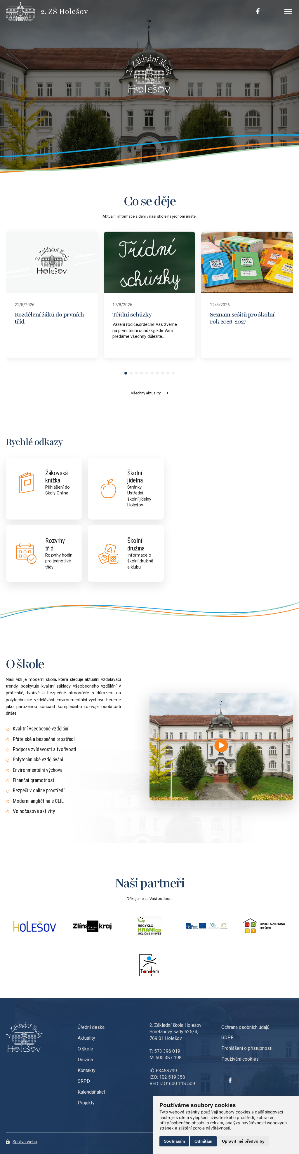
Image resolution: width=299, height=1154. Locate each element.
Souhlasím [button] (174, 1141)
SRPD (84, 1081)
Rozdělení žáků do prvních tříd (49, 318)
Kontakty (86, 1070)
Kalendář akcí (91, 1092)
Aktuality (86, 1038)
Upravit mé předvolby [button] (243, 1141)
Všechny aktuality (146, 393)
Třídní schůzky (132, 314)
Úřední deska (91, 1027)
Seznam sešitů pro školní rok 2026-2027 (242, 318)
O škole (85, 1049)
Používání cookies (240, 1059)
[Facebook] (258, 11)
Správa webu (25, 1141)
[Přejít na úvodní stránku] (23, 11)
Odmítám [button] (203, 1141)
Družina (85, 1059)
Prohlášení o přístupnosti (246, 1048)
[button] (125, 373)
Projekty (86, 1103)
